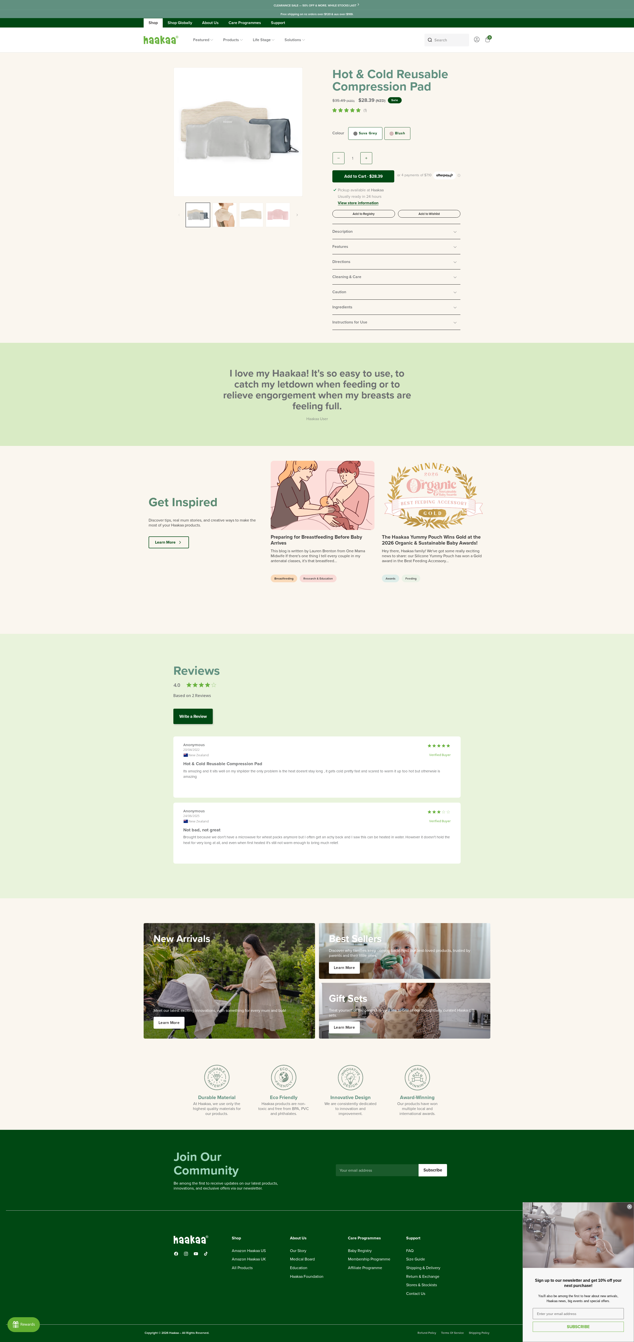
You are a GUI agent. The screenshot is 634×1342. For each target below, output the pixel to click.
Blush (400, 133)
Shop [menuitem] (153, 23)
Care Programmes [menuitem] (245, 23)
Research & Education (318, 578)
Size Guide (415, 1259)
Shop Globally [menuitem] (180, 23)
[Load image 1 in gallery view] (198, 215)
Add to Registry (363, 213)
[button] (396, 231)
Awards (391, 578)
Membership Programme (369, 1259)
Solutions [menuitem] (293, 40)
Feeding (411, 578)
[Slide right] (297, 214)
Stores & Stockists (421, 1285)
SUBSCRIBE (578, 1327)
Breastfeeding (283, 578)
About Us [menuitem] (210, 23)
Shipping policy (479, 1333)
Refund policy (427, 1333)
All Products (242, 1268)
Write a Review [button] (193, 716)
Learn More (165, 542)
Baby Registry (360, 1251)
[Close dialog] (629, 1206)
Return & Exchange (422, 1276)
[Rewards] (23, 1324)
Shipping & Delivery (423, 1268)
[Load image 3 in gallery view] (251, 215)
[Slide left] (179, 214)
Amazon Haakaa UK (249, 1259)
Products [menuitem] (231, 40)
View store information (358, 203)
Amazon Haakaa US (249, 1251)
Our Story (298, 1251)
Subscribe (432, 1170)
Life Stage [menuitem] (262, 40)
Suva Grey (368, 133)
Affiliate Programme (365, 1268)
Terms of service (452, 1333)
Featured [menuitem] (201, 40)
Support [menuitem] (278, 23)
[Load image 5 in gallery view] (278, 215)
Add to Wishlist (429, 213)
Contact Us (415, 1293)
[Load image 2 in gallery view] (224, 215)
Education (298, 1268)
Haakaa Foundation (306, 1276)
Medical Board (302, 1259)
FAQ (410, 1251)
